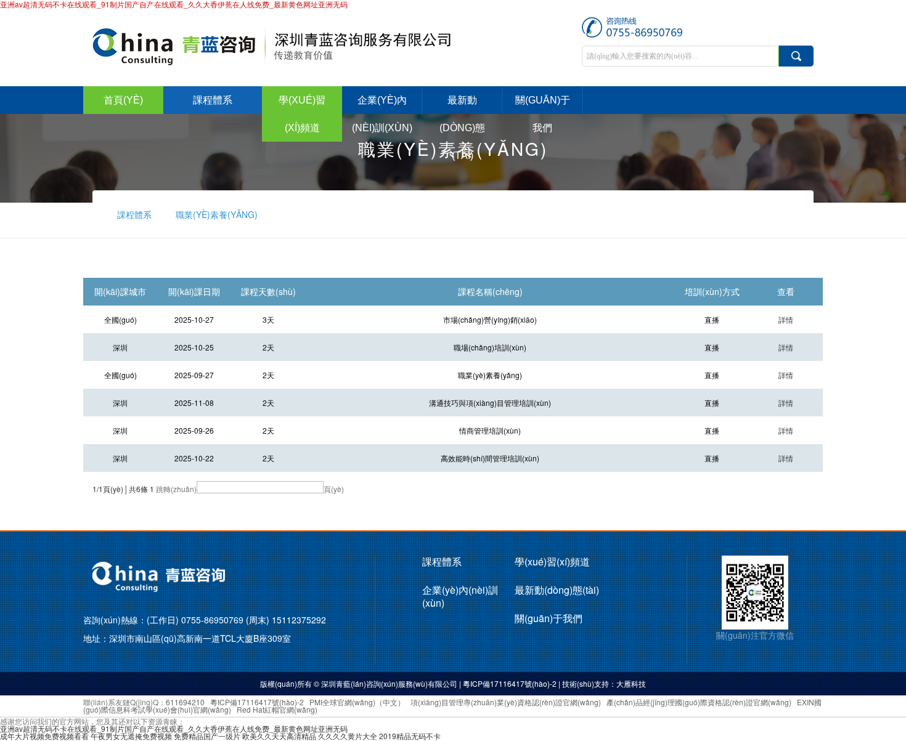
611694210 (185, 702)
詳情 (785, 319)
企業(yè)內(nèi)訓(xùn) (382, 114)
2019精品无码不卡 (410, 736)
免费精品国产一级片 (207, 736)
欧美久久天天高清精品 (279, 736)
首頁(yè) (123, 100)
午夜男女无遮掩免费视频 (131, 736)
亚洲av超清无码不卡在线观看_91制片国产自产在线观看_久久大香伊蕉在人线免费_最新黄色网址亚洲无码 (174, 728)
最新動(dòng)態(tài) (462, 128)
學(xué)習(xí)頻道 (302, 114)
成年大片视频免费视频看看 (44, 736)
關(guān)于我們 (542, 114)
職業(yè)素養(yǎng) (217, 214)
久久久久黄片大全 (347, 736)
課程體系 (212, 100)
